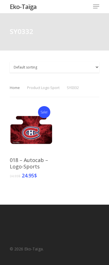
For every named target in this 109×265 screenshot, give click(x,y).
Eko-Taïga (23, 6)
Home (15, 87)
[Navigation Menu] (96, 6)
